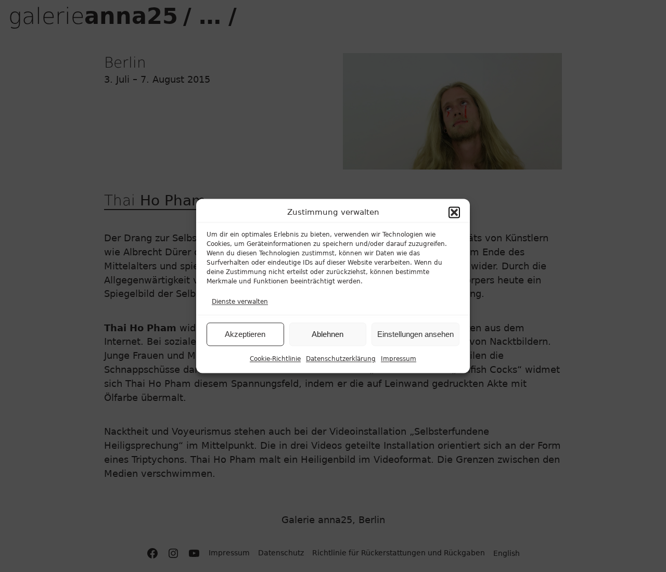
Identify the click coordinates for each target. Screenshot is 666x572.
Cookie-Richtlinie (275, 359)
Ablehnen (327, 334)
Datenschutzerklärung (341, 359)
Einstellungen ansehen (415, 334)
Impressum (398, 359)
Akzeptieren (245, 334)
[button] (454, 212)
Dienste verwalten (240, 302)
